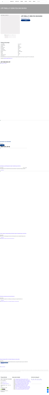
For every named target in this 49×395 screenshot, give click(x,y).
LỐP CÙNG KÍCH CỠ (5, 62)
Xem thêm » (2, 170)
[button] (2, 27)
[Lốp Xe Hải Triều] (5, 1)
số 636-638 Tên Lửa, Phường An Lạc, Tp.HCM (21, 385)
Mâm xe (22, 1)
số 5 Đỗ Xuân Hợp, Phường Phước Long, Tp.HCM (22, 389)
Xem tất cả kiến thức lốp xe (4, 362)
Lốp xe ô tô (17, 1)
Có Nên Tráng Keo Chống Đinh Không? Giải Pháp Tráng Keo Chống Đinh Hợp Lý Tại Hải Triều (13, 233)
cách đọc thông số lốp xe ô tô (8, 58)
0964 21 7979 (5, 382)
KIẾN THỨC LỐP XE (5, 146)
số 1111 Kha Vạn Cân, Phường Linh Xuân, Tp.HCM (21, 382)
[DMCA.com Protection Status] (3, 389)
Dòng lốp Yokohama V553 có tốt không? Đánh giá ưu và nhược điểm (9, 359)
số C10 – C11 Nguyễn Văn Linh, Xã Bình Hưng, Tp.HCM (23, 387)
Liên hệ (34, 1)
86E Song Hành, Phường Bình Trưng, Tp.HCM (22, 384)
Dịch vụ (26, 1)
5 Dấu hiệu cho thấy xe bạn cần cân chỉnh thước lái (7, 296)
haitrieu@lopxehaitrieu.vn (5, 383)
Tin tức (30, 1)
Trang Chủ (12, 1)
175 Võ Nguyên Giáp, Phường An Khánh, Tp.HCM (22, 383)
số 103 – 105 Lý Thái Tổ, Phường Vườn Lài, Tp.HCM (22, 388)
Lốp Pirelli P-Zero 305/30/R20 (5, 141)
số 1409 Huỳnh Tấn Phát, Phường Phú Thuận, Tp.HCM (22, 386)
